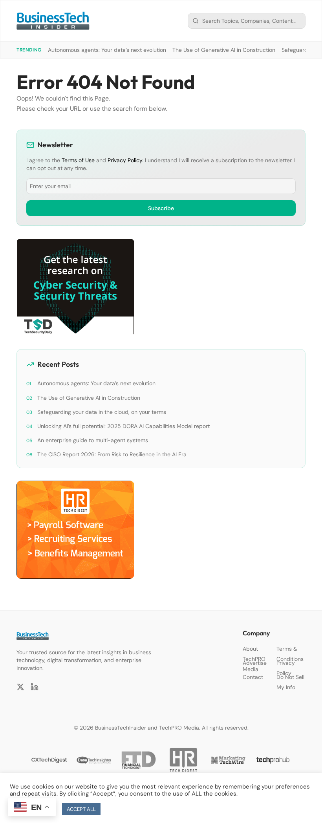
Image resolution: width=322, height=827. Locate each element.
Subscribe (161, 208)
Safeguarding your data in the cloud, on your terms (101, 411)
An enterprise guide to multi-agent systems (92, 440)
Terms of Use (78, 160)
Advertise (255, 662)
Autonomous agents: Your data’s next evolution (107, 49)
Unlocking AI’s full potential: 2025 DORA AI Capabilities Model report (123, 426)
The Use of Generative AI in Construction (223, 49)
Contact (253, 677)
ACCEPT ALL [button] (81, 809)
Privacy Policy (125, 160)
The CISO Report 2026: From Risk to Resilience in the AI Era (112, 454)
